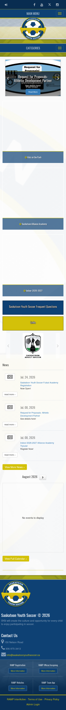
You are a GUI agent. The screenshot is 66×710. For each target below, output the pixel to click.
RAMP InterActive (16, 699)
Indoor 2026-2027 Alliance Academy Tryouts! (37, 444)
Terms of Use (35, 699)
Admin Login (33, 704)
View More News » (15, 467)
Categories (33, 48)
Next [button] (58, 345)
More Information (18, 670)
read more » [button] (10, 394)
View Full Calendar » (16, 558)
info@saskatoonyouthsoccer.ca (23, 655)
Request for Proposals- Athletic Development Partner (34, 414)
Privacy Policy (52, 699)
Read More (33, 92)
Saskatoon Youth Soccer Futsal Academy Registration (39, 384)
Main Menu (33, 13)
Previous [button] (8, 345)
